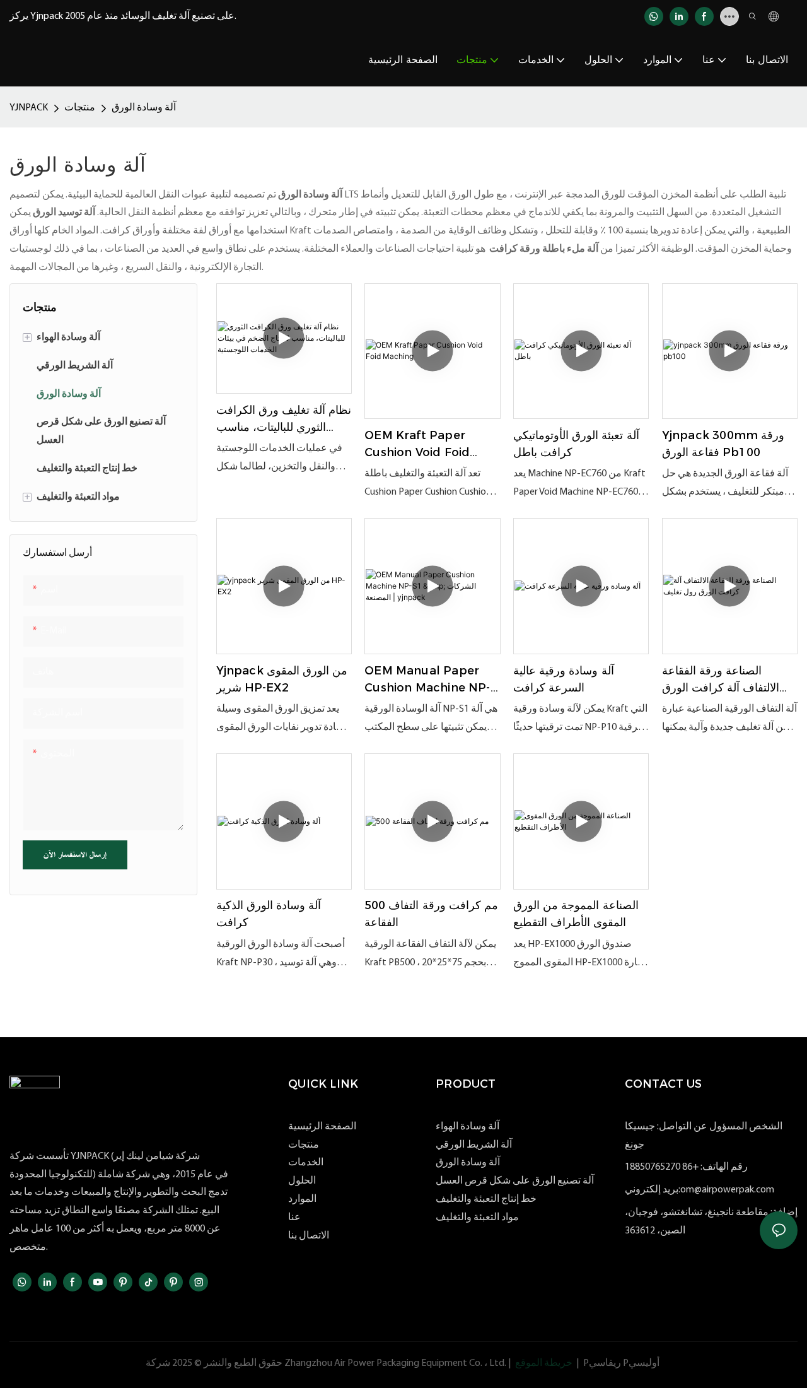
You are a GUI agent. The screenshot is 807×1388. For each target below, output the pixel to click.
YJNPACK (28, 108)
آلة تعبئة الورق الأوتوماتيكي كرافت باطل (576, 443)
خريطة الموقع (543, 1363)
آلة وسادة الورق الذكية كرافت (269, 913)
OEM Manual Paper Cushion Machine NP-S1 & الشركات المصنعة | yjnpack (427, 680)
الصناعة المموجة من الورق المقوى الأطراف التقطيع (576, 913)
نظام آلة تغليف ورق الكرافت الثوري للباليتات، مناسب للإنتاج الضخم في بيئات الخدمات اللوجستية (284, 419)
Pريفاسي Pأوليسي (621, 1363)
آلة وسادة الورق (144, 108)
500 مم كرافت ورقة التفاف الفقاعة (431, 913)
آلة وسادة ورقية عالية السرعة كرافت (563, 679)
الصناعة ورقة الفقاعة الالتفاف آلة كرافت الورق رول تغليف (721, 680)
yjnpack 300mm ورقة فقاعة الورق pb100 (723, 443)
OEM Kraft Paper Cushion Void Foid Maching (417, 444)
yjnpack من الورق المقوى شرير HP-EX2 (282, 679)
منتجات (79, 108)
